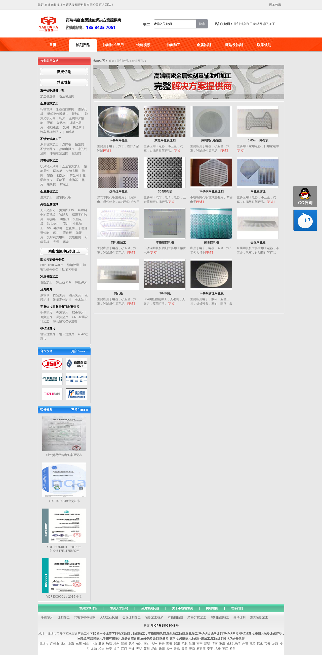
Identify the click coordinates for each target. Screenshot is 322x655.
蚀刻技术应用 (113, 45)
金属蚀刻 (204, 45)
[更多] (107, 150)
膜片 (66, 223)
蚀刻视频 (143, 45)
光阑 (66, 127)
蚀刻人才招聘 (119, 608)
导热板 (51, 219)
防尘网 (74, 175)
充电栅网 (75, 237)
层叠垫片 (78, 312)
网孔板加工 (118, 242)
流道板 (67, 233)
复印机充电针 (56, 237)
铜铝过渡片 (47, 328)
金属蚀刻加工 (49, 103)
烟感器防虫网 (65, 109)
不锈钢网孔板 (165, 242)
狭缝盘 (63, 214)
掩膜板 (69, 132)
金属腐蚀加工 (49, 191)
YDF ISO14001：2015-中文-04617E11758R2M (64, 549)
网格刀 (64, 219)
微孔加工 (269, 24)
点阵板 (66, 144)
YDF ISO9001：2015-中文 (64, 596)
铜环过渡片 (66, 334)
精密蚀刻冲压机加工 (64, 251)
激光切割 (64, 72)
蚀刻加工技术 (154, 617)
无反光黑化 (47, 210)
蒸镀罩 (44, 295)
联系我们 (237, 608)
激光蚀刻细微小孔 (52, 90)
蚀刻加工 (246, 24)
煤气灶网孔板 (118, 191)
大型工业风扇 (109, 617)
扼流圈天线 (66, 210)
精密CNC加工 (196, 617)
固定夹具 (59, 295)
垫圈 (50, 175)
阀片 (56, 233)
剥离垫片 (62, 312)
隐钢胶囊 (73, 265)
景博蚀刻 (239, 617)
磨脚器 (73, 180)
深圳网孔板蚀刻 (211, 140)
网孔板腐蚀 (258, 191)
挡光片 (61, 175)
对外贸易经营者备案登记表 (64, 455)
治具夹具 (46, 289)
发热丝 (61, 123)
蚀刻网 (79, 144)
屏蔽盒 (64, 184)
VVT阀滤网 (54, 228)
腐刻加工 (46, 197)
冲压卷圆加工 (49, 276)
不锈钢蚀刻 (175, 617)
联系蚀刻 (264, 45)
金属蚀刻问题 (150, 608)
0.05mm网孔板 (258, 140)
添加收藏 (275, 5)
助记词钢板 (69, 269)
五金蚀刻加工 (71, 166)
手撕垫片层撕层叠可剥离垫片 (59, 307)
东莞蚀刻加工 (259, 617)
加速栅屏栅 (47, 96)
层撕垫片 (62, 317)
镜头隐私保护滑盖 (65, 321)
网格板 (57, 171)
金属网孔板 (258, 242)
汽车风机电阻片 (50, 132)
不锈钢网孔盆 (118, 140)
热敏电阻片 (66, 149)
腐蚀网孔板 (63, 197)
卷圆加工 (46, 282)
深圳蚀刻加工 (49, 144)
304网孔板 (165, 191)
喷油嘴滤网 (66, 96)
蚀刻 (237, 24)
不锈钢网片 (47, 149)
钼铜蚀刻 (46, 109)
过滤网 (76, 153)
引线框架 (53, 127)
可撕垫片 (46, 317)
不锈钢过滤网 (59, 153)
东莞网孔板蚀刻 (165, 140)
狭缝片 (77, 127)
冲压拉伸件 (63, 282)
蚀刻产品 (83, 45)
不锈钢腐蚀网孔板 (211, 293)
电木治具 (81, 299)
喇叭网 (257, 24)
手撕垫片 (46, 312)
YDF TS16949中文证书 (64, 501)
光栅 (56, 242)
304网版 (165, 293)
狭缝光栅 (72, 171)
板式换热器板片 (57, 113)
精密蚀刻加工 (49, 160)
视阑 (50, 123)
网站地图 (212, 608)
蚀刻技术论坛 (88, 608)
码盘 (66, 242)
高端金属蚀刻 (49, 204)
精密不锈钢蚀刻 (84, 617)
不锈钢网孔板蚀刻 (211, 191)
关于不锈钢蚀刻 (182, 608)
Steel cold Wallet (51, 265)
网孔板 (118, 293)
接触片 (76, 113)
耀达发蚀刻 (234, 45)
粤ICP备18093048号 (164, 625)
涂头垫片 (53, 223)
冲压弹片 (81, 282)
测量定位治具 (62, 299)
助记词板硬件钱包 (52, 259)
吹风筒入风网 (49, 166)
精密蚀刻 (64, 82)
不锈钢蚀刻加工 (50, 139)
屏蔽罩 (60, 180)
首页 (52, 45)
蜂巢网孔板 (211, 242)
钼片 (62, 118)
